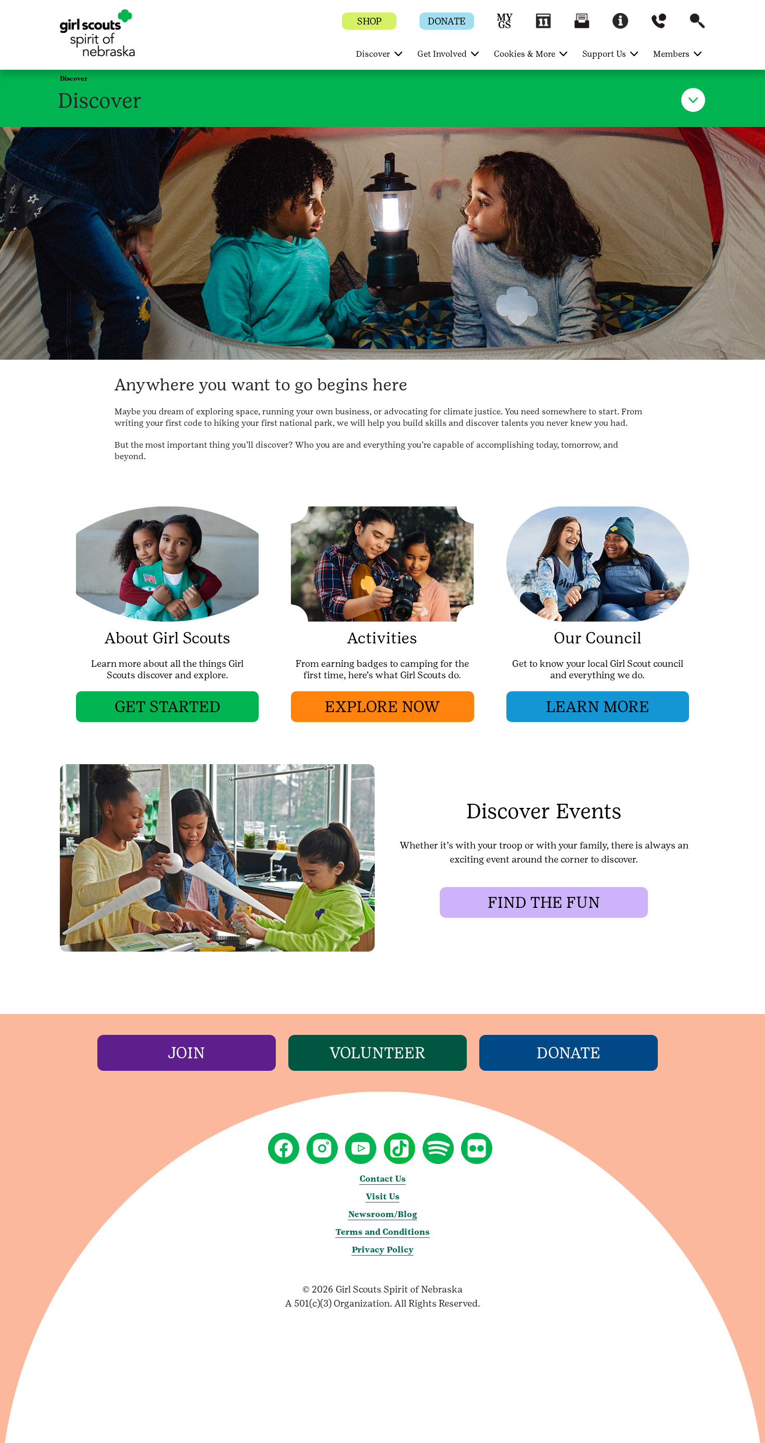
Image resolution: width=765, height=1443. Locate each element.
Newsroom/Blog (382, 1214)
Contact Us (383, 1179)
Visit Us (383, 1196)
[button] (505, 26)
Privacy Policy (383, 1250)
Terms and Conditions (383, 1232)
